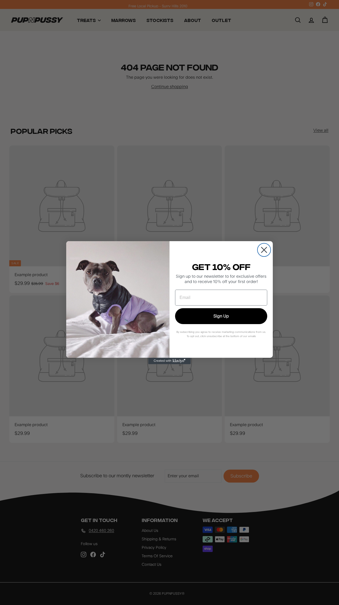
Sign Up (221, 316)
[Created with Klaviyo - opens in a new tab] (169, 361)
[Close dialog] (264, 250)
